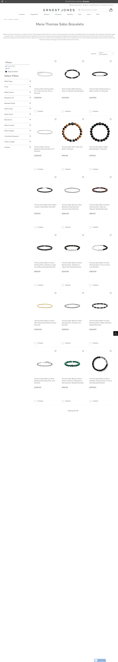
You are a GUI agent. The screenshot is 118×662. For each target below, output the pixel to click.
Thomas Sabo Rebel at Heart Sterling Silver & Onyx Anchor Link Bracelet (99, 265)
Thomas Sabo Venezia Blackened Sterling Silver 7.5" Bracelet (44, 149)
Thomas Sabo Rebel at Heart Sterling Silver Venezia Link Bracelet (72, 323)
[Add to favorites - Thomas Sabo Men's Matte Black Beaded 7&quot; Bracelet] (110, 119)
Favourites (104, 5)
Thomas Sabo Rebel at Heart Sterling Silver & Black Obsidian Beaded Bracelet (100, 323)
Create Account (94, 5)
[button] (5, 1)
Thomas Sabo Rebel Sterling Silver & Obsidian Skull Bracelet (73, 90)
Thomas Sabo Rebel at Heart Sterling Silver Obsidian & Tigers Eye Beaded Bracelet (72, 265)
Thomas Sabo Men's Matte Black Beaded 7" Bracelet (98, 148)
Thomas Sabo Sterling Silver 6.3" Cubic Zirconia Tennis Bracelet (44, 91)
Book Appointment (77, 5)
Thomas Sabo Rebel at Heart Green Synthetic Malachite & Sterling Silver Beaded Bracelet (73, 381)
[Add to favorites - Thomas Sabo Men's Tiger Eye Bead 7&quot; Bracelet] (83, 119)
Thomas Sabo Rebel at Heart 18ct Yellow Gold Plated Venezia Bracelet (45, 323)
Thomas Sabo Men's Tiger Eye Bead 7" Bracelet (72, 148)
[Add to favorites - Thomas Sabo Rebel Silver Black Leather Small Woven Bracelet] (55, 177)
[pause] (2, 1)
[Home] (59, 10)
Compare (40, 111)
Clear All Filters (13, 71)
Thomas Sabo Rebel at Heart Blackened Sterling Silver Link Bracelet (44, 381)
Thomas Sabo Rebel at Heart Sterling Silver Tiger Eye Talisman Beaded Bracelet (99, 207)
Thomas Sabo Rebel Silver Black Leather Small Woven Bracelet (45, 206)
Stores (111, 5)
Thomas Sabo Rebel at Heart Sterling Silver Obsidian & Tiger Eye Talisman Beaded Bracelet (45, 265)
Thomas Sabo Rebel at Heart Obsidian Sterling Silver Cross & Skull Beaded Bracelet (100, 381)
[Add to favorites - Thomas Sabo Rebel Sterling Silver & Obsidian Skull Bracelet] (83, 61)
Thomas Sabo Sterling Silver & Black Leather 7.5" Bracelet (99, 90)
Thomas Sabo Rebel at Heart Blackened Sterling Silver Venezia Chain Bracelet (72, 207)
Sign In (87, 5)
